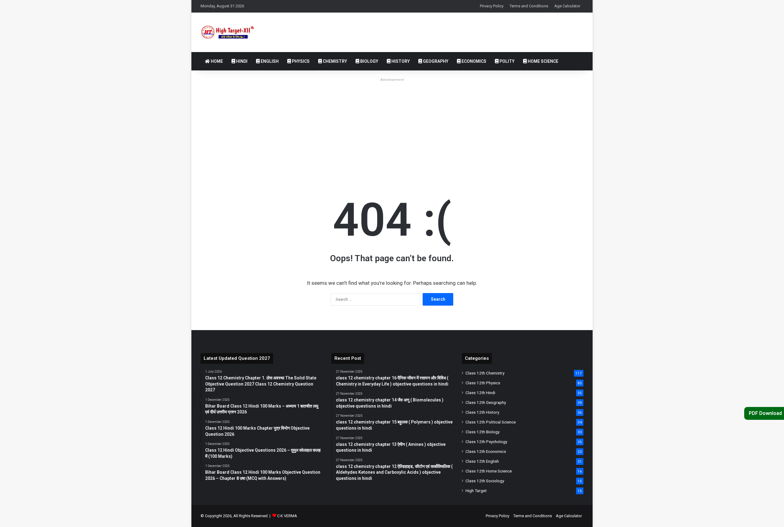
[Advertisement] (392, 127)
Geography (435, 61)
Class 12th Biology (482, 431)
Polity (506, 61)
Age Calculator (567, 6)
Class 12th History (482, 412)
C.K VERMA (287, 516)
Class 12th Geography (486, 402)
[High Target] (232, 32)
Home (216, 61)
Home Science (542, 61)
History (400, 61)
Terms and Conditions (529, 6)
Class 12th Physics (483, 382)
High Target (476, 490)
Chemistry (334, 61)
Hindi (241, 61)
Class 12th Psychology (486, 441)
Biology (368, 61)
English (269, 61)
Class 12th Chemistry (485, 373)
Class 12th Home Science (489, 471)
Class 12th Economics (486, 451)
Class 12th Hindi (480, 392)
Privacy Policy (491, 6)
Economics (473, 61)
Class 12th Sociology (485, 480)
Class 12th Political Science (491, 422)
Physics (300, 61)
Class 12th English (482, 461)
